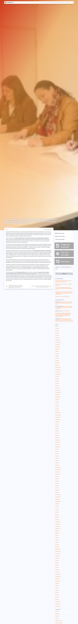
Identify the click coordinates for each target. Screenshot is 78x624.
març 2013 (57, 567)
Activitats (57, 611)
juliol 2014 (57, 533)
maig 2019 (57, 405)
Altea (14, 2)
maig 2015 (57, 510)
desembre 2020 (58, 367)
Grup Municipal (47, 2)
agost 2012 (57, 583)
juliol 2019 (57, 401)
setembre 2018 (57, 419)
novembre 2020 (58, 369)
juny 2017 (57, 453)
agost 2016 (57, 476)
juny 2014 (57, 535)
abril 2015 (57, 512)
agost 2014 (57, 531)
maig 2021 (57, 355)
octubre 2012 (57, 578)
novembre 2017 (57, 442)
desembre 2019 (58, 390)
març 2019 (57, 410)
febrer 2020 (57, 385)
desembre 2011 (57, 601)
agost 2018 (57, 421)
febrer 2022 (57, 335)
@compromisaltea (61, 236)
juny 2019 (57, 403)
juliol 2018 (57, 424)
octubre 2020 (57, 371)
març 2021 (57, 360)
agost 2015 (57, 503)
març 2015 (57, 515)
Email (56, 268)
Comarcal (57, 616)
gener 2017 (57, 465)
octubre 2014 (57, 526)
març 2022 (57, 333)
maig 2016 (57, 483)
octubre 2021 (57, 344)
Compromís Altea (60, 233)
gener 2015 (57, 519)
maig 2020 (57, 380)
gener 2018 (57, 437)
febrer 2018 (57, 435)
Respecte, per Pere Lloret (65, 310)
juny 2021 (57, 353)
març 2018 (57, 433)
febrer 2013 (57, 569)
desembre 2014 (58, 521)
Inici (42, 2)
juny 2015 (57, 508)
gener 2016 (57, 492)
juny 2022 (57, 326)
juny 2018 (57, 426)
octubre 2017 (57, 444)
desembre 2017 (57, 440)
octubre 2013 (57, 553)
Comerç (56, 618)
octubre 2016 (57, 471)
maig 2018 (57, 428)
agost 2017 (57, 449)
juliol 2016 (57, 478)
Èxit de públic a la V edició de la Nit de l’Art (62, 296)
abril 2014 (57, 540)
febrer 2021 (57, 362)
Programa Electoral (55, 2)
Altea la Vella (57, 613)
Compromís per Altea (58, 313)
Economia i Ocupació (58, 622)
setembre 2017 (57, 446)
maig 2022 (57, 328)
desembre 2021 (58, 340)
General (7, 229)
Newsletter (62, 2)
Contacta (68, 2)
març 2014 (57, 542)
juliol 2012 (57, 585)
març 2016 (57, 487)
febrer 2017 (57, 462)
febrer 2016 (57, 490)
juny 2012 (57, 587)
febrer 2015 (57, 517)
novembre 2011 (57, 603)
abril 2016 (57, 485)
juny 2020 (57, 378)
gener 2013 (57, 571)
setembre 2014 (57, 528)
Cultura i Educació (58, 620)
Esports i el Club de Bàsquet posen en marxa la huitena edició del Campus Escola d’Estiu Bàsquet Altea (63, 288)
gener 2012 (57, 599)
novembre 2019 (58, 392)
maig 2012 (57, 590)
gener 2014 (57, 546)
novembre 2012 (58, 576)
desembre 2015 (58, 494)
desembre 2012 (58, 574)
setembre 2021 (57, 346)
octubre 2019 (57, 394)
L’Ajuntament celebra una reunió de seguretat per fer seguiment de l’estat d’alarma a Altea (63, 303)
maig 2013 (57, 562)
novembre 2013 (58, 551)
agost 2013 (57, 558)
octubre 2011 (57, 606)
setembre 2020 (58, 374)
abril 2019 (57, 408)
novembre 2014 (58, 524)
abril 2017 (57, 458)
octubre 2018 (57, 417)
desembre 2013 (58, 549)
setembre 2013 (57, 556)
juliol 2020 (57, 376)
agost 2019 (57, 399)
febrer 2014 (57, 544)
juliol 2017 (57, 451)
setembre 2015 (57, 501)
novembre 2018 (58, 415)
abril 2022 (57, 330)
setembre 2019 (57, 396)
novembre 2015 (58, 496)
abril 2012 (57, 592)
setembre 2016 (57, 474)
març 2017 (57, 460)
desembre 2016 (58, 467)
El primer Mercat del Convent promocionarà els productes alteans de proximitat (63, 281)
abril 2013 (57, 565)
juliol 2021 (57, 351)
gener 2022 (57, 337)
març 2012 (57, 594)
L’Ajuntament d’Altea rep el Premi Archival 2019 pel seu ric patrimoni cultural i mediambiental (63, 307)
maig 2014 (57, 537)
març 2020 (57, 383)
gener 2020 (57, 387)
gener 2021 (57, 365)
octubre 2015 (57, 499)
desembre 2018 (58, 412)
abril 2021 (57, 358)
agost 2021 (57, 349)
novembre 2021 (58, 342)
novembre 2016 (58, 469)
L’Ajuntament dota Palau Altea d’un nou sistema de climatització (63, 285)
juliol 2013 (57, 560)
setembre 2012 (57, 581)
